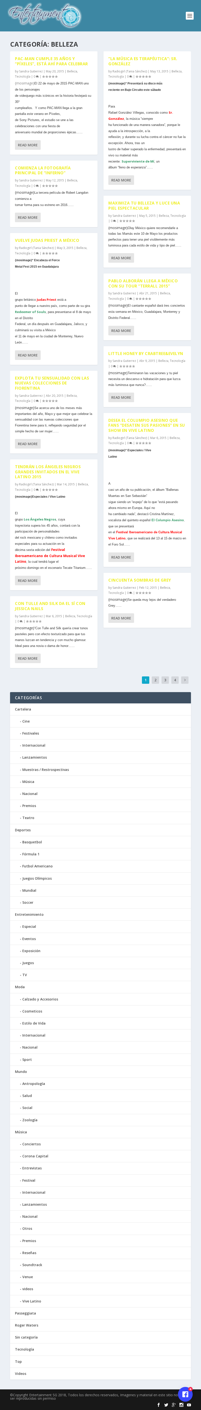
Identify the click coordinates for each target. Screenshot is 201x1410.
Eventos (29, 938)
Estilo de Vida (34, 1023)
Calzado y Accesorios (40, 999)
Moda (20, 987)
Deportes (23, 830)
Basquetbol (32, 842)
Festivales (30, 733)
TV (24, 974)
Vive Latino (31, 1301)
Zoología (30, 1120)
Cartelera (23, 709)
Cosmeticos (32, 1011)
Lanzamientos (34, 757)
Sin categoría (26, 1337)
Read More (28, 145)
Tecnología (22, 76)
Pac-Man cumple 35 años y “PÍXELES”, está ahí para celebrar (51, 61)
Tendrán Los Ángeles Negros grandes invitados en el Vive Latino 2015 (48, 472)
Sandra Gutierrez (31, 71)
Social (27, 1107)
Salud (27, 1095)
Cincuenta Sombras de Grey (139, 580)
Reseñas (29, 1252)
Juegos (28, 962)
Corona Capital (35, 1156)
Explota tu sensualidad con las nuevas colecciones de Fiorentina (52, 383)
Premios (29, 805)
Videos (20, 1373)
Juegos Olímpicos (37, 878)
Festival (28, 1180)
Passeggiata (25, 1313)
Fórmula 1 (30, 854)
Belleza (72, 71)
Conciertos (31, 1144)
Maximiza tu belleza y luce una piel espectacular (144, 205)
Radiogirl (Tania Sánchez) (36, 248)
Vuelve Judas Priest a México (47, 240)
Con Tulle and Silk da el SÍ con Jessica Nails (50, 606)
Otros (27, 1228)
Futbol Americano (37, 866)
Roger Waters (26, 1325)
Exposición (31, 950)
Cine (26, 721)
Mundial (29, 890)
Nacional (30, 793)
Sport (27, 1059)
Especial (29, 926)
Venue (27, 1276)
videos (27, 1289)
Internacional (33, 745)
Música (28, 781)
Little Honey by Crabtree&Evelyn (145, 353)
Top (18, 1361)
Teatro (28, 817)
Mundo (21, 1071)
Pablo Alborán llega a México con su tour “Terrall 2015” (143, 283)
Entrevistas (32, 1168)
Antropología (33, 1083)
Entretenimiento (29, 914)
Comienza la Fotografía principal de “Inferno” (43, 170)
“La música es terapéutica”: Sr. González (142, 61)
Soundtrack (32, 1264)
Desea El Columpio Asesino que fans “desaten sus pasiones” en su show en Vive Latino (146, 425)
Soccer (27, 902)
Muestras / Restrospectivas (45, 769)
